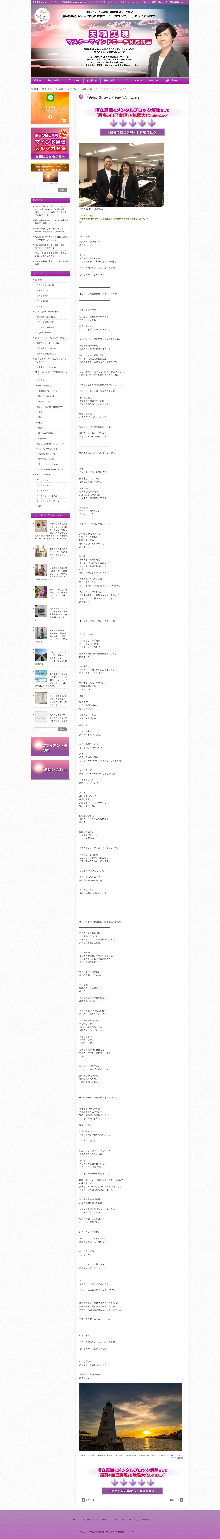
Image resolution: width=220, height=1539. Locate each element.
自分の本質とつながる (46, 348)
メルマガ (138, 80)
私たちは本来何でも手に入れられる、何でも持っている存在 (58, 718)
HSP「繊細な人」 (46, 386)
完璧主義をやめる (46, 459)
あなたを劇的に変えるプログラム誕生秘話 (51, 262)
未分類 (38, 506)
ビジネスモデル (43, 490)
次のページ (174, 1500)
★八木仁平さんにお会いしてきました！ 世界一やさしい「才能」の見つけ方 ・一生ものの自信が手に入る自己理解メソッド (51, 210)
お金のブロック (45, 332)
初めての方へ (54, 80)
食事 (40, 412)
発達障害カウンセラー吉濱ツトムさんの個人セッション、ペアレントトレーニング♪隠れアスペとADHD (51, 680)
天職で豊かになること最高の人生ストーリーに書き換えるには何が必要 (51, 230)
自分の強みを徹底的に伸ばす (50, 469)
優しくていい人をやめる (49, 464)
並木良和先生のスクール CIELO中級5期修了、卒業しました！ (51, 221)
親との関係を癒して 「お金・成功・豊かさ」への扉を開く (51, 246)
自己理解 (40, 380)
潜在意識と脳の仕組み (46, 317)
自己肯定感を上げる (47, 454)
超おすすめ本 (42, 301)
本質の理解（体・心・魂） (48, 343)
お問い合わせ (171, 80)
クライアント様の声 (45, 285)
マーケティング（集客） (47, 496)
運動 (40, 417)
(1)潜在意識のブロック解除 (47, 311)
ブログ (124, 80)
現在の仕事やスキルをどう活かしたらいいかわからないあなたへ (51, 238)
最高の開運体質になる (46, 354)
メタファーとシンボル (46, 367)
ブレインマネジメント (48, 449)
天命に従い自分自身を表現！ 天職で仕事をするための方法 (51, 254)
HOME (35, 89)
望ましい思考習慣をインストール (132, 1455)
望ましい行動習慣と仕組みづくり (85, 89)
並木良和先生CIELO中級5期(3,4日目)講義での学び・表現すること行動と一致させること (51, 636)
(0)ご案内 (39, 280)
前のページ (90, 1500)
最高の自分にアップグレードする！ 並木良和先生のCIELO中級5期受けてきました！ (51, 614)
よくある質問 (42, 296)
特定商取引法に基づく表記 (94, 1519)
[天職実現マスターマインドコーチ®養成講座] (42, 23)
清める (41, 428)
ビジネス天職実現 (43, 474)
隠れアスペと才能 (46, 396)
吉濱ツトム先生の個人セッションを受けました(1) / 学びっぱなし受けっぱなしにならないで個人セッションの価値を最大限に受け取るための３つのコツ (51, 531)
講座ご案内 (109, 80)
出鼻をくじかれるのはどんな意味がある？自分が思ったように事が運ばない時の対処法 (51, 658)
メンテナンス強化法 (45, 327)
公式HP (37, 80)
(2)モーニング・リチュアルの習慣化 (51, 338)
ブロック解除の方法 (45, 322)
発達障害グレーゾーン (48, 391)
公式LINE (153, 80)
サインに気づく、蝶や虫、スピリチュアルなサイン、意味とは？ (58, 594)
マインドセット (43, 480)
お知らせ (40, 306)
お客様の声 (92, 80)
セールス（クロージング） (48, 501)
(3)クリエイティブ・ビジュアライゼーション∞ (51, 360)
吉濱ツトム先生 (45, 401)
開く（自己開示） (46, 433)
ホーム (74, 1519)
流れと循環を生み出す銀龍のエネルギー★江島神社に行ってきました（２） (58, 700)
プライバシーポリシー (121, 1519)
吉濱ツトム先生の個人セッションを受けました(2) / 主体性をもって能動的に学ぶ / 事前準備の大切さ (51, 574)
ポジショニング (43, 485)
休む (40, 423)
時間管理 (42, 438)
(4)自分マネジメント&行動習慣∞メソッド (56, 89)
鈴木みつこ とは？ (45, 290)
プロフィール (73, 80)
